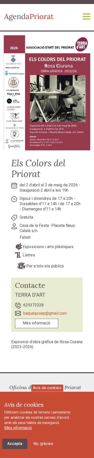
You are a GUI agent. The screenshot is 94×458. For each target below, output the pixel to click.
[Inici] (29, 17)
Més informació (36, 323)
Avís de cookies (47, 387)
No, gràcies (43, 443)
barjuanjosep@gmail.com (45, 313)
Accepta (14, 443)
